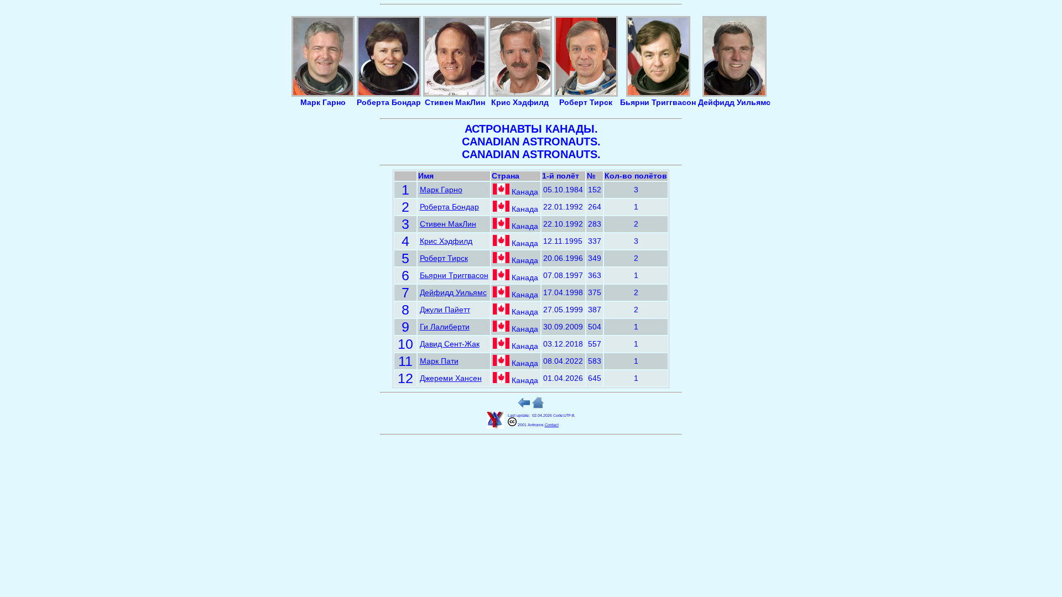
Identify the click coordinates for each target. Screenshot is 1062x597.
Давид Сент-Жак (450, 344)
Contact (552, 425)
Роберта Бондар (449, 207)
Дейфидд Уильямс (453, 293)
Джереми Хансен (451, 378)
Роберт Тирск (444, 258)
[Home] (538, 406)
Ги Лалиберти (445, 327)
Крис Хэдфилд (446, 241)
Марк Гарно (441, 190)
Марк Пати (439, 361)
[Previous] (524, 406)
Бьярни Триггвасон (454, 275)
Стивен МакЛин (448, 224)
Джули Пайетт (445, 310)
